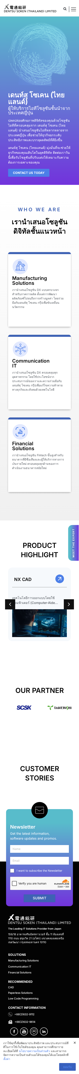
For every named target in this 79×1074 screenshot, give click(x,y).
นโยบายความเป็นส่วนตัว (34, 1051)
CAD (11, 987)
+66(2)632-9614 (25, 1021)
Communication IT (19, 966)
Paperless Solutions (20, 992)
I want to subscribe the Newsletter (39, 870)
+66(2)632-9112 (24, 1014)
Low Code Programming (23, 998)
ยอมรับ (67, 1067)
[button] (65, 8)
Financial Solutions (19, 972)
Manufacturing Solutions (23, 960)
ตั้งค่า (6, 1059)
